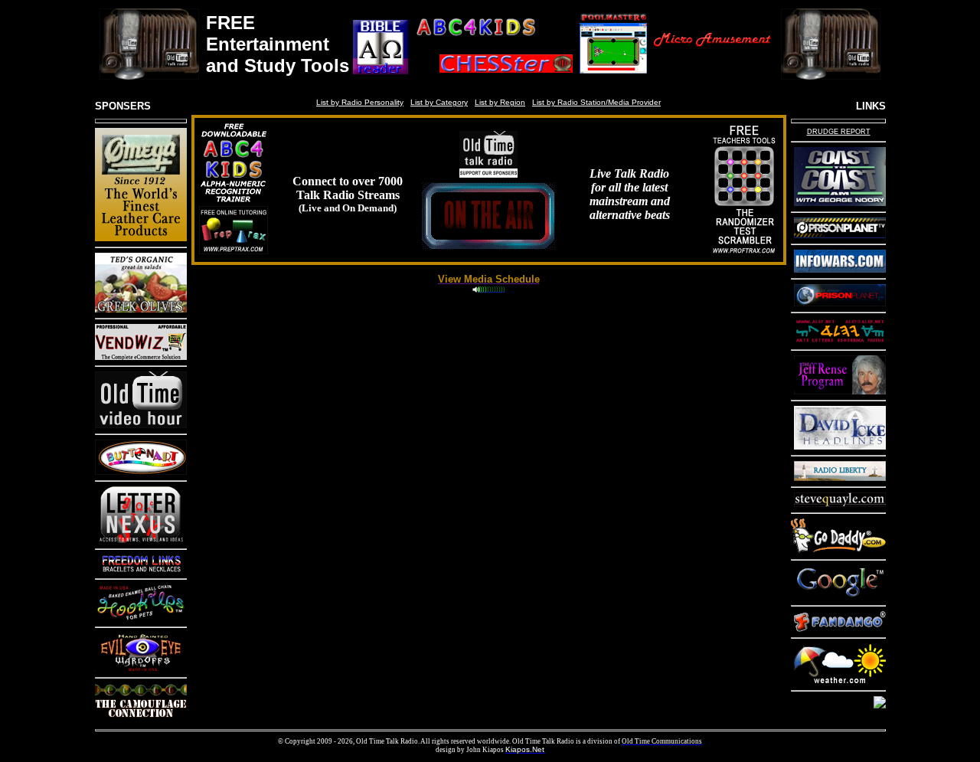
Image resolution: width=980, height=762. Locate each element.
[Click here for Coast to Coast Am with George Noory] (840, 202)
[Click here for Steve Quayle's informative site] (840, 503)
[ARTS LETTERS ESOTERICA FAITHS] (840, 340)
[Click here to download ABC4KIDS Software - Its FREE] (494, 40)
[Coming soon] (233, 250)
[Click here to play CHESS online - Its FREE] (494, 73)
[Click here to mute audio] (476, 291)
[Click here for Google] (840, 596)
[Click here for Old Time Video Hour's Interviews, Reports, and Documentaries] (141, 424)
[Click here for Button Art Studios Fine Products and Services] (141, 471)
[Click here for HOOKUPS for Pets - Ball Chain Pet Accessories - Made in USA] (141, 617)
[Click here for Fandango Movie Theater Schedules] (840, 628)
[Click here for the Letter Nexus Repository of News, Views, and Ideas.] (141, 539)
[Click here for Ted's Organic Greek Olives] (141, 309)
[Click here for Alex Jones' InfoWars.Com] (840, 269)
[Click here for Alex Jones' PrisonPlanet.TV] (840, 234)
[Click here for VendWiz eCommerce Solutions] (141, 356)
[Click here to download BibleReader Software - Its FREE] (380, 73)
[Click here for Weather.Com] (840, 681)
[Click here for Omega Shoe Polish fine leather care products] (141, 238)
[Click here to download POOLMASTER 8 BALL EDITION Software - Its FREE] (614, 73)
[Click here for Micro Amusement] (712, 73)
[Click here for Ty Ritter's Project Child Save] (880, 705)
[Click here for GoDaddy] (838, 550)
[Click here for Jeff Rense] (840, 391)
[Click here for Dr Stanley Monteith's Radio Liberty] (840, 477)
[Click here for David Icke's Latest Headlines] (840, 446)
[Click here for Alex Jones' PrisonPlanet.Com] (840, 303)
